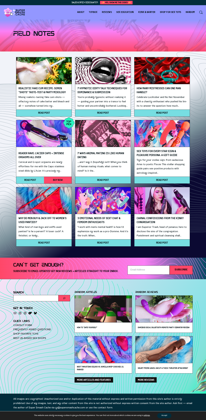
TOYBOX (93, 12)
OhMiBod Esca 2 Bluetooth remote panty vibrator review (163, 328)
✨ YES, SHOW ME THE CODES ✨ (116, 2)
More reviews (146, 380)
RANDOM (190, 12)
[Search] (64, 298)
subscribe (181, 269)
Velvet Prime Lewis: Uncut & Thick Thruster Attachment (163, 368)
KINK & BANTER (146, 12)
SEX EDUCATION (125, 12)
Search (18, 292)
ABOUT (81, 12)
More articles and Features (94, 380)
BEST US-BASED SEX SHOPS (29, 338)
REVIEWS (107, 12)
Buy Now (58, 180)
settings (146, 416)
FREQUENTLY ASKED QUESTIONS (32, 329)
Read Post (44, 113)
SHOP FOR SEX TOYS (170, 12)
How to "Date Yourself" (87, 328)
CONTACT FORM (22, 325)
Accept (164, 416)
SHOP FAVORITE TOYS (25, 334)
